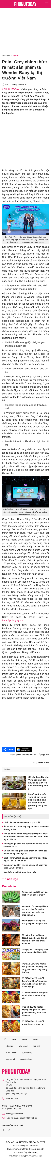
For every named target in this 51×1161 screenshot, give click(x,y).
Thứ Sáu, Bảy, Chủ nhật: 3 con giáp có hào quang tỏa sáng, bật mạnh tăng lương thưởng (34, 968)
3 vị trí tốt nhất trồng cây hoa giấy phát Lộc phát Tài (34, 922)
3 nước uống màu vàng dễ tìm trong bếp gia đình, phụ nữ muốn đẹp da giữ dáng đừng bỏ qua (37, 801)
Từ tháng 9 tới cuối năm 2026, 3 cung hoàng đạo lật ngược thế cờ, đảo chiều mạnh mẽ (34, 939)
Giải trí (36, 1046)
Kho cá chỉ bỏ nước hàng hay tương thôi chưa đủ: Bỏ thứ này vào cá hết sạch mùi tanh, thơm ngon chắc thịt (26, 836)
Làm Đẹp (10, 1046)
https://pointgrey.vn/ (12, 620)
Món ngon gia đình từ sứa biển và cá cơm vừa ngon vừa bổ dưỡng (25, 866)
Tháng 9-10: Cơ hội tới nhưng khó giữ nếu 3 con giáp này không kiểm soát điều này (34, 1011)
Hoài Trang (44, 762)
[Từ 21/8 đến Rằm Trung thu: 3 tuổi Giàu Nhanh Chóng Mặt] (11, 997)
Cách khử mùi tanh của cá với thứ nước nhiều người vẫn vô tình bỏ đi (25, 859)
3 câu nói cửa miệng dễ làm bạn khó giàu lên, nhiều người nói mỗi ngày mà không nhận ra (35, 910)
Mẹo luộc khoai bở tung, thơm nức (20, 872)
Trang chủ (6, 56)
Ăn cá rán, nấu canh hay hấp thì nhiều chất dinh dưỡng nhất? (26, 828)
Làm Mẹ (16, 56)
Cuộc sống (27, 1053)
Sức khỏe (23, 1046)
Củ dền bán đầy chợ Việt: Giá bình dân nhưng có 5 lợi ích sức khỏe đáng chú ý (38, 783)
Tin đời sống (26, 1059)
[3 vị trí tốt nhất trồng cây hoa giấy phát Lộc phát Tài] (11, 925)
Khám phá (10, 1059)
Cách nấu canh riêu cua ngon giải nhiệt (22, 822)
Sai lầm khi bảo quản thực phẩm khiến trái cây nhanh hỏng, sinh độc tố (25, 852)
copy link (45, 754)
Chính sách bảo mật (34, 1156)
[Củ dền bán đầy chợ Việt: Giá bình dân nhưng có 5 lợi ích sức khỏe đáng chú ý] (14, 783)
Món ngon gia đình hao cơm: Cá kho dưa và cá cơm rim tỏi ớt (26, 845)
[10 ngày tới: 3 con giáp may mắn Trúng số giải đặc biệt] (11, 954)
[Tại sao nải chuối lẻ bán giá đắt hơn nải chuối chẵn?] (11, 897)
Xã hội (13, 1040)
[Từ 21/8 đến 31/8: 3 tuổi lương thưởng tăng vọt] (11, 1026)
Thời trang (11, 1053)
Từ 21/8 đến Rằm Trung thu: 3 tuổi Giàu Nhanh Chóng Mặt (35, 995)
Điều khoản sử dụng (17, 1156)
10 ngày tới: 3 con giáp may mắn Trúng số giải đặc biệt (35, 950)
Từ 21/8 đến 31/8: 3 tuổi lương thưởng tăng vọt (33, 1022)
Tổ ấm (24, 1040)
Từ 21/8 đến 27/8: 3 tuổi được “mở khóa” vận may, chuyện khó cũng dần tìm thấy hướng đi (34, 982)
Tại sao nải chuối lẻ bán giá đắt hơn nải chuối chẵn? (34, 893)
